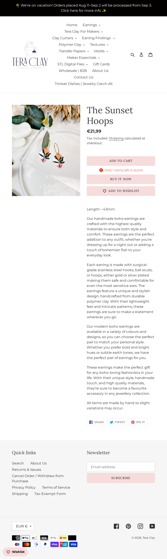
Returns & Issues (26, 470)
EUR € (22, 526)
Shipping (116, 138)
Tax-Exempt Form (50, 494)
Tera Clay (149, 537)
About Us (38, 463)
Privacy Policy (23, 487)
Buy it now (121, 179)
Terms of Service (56, 487)
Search (18, 463)
